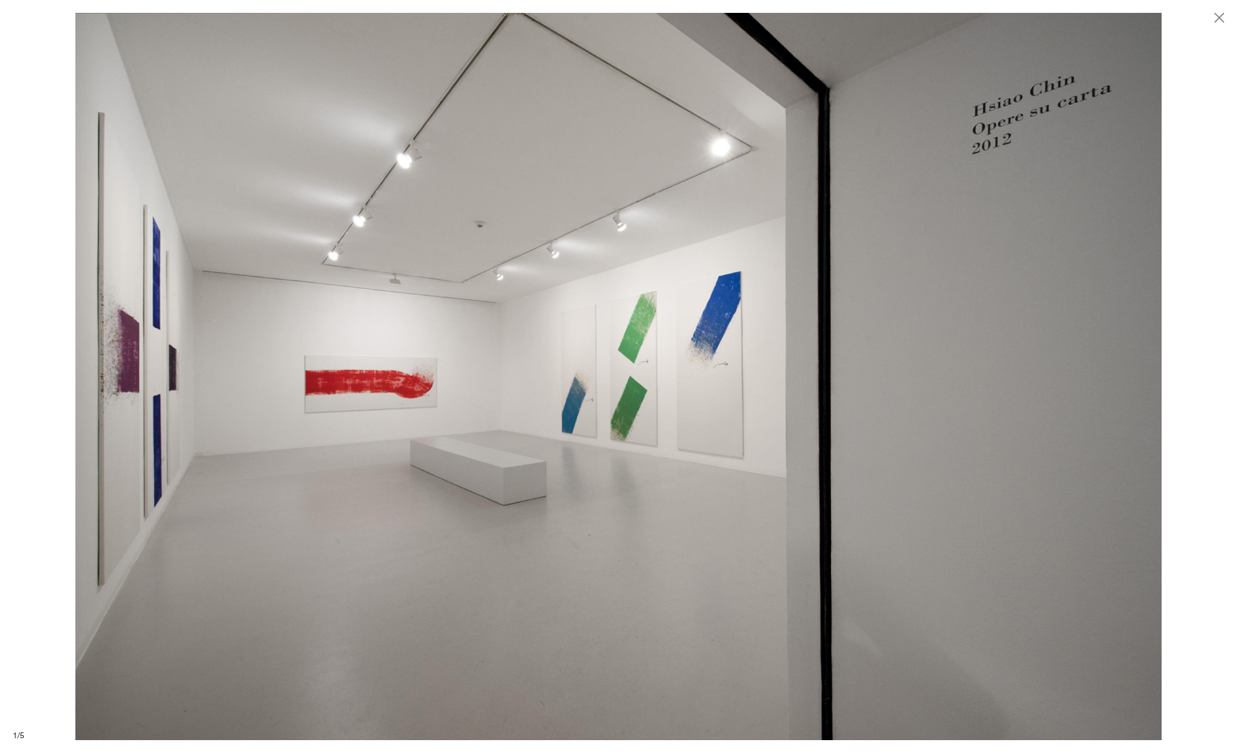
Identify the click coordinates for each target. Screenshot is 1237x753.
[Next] (927, 376)
